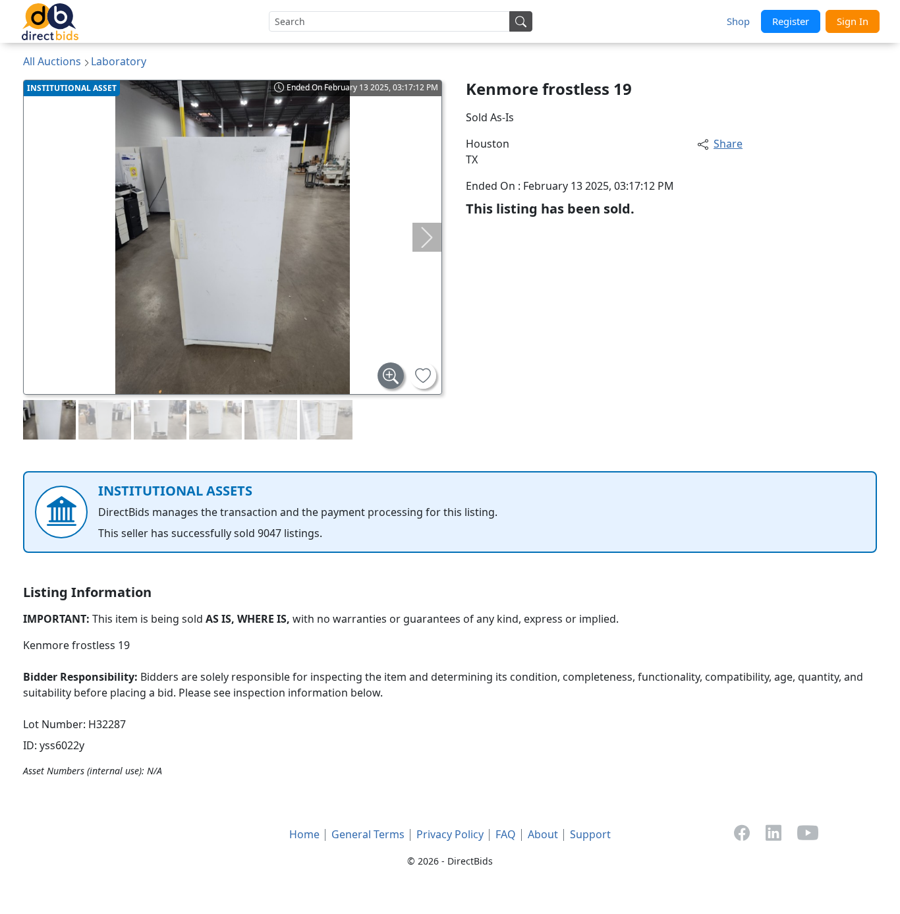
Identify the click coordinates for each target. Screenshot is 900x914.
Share (728, 143)
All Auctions (52, 61)
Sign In (852, 21)
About (543, 834)
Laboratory (118, 61)
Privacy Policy (450, 834)
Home (304, 834)
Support (590, 834)
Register (790, 21)
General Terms (368, 834)
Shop (738, 21)
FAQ (505, 834)
